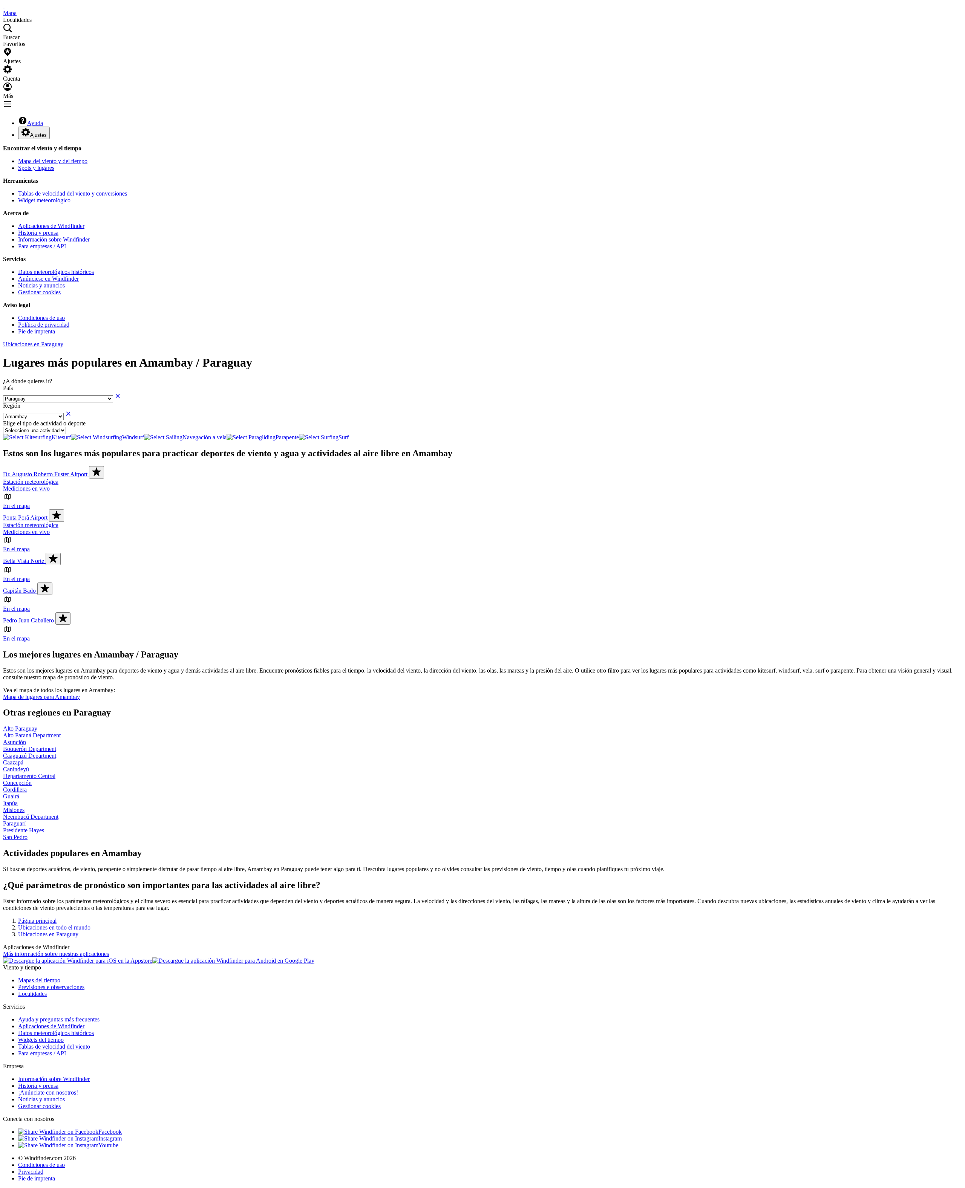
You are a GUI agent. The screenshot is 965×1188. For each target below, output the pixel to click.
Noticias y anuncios (41, 285)
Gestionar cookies (39, 292)
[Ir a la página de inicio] (4, 6)
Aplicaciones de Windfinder (51, 226)
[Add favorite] (96, 472)
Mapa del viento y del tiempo (52, 161)
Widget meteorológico (44, 200)
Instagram (110, 1138)
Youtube (108, 1145)
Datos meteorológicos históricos (56, 272)
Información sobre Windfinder (54, 239)
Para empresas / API (42, 246)
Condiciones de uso (41, 318)
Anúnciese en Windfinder (48, 278)
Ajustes (38, 135)
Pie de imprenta (36, 331)
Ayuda (35, 123)
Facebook (110, 1131)
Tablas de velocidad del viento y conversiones (72, 193)
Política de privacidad (43, 324)
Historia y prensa (38, 232)
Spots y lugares (36, 168)
